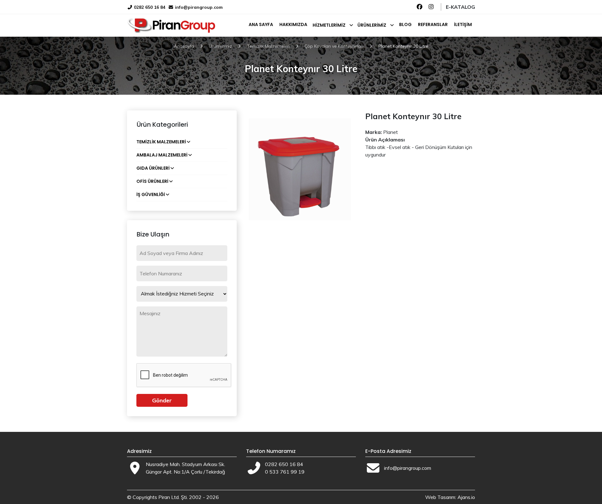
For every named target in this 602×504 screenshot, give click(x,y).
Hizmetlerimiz (329, 25)
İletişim (463, 24)
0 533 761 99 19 (284, 472)
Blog (405, 24)
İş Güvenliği (150, 194)
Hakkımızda (293, 24)
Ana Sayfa (261, 24)
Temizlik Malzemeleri (161, 142)
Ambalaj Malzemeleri (161, 155)
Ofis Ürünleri (152, 181)
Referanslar (433, 24)
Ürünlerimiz (371, 25)
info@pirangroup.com (199, 7)
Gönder (162, 400)
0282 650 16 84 (149, 7)
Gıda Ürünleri (153, 168)
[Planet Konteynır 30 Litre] (301, 165)
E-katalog (460, 7)
